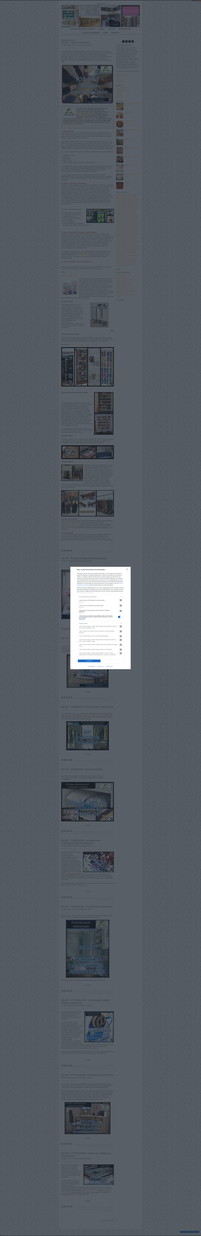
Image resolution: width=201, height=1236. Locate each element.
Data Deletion (91, 666)
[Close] (127, 569)
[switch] (120, 600)
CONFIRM (89, 661)
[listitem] (100, 597)
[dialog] (100, 618)
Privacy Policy (109, 666)
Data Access (100, 666)
